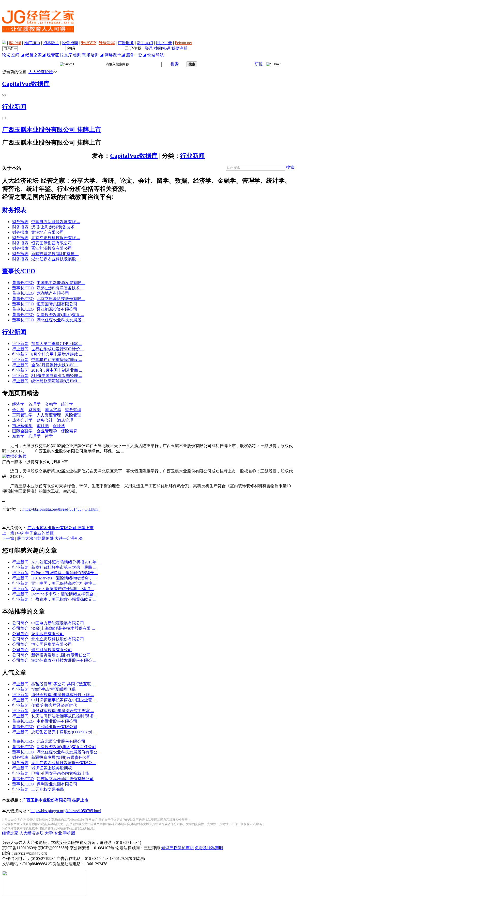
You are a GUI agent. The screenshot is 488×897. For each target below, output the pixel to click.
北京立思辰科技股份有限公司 (57, 639)
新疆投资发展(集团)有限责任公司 (61, 655)
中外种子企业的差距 (35, 533)
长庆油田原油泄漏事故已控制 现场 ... (64, 716)
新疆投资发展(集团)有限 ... (55, 253)
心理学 (34, 436)
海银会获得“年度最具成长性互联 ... (62, 695)
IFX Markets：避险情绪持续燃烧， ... (64, 578)
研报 (259, 64)
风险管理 (73, 415)
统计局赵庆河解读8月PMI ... (56, 381)
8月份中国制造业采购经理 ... (56, 375)
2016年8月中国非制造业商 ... (56, 370)
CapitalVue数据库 (134, 155)
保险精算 (69, 431)
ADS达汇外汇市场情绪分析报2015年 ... (66, 562)
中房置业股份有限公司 (57, 721)
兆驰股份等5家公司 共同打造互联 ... (63, 684)
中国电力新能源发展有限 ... (55, 221)
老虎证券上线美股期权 (51, 768)
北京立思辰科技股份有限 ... (55, 237)
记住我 (135, 48)
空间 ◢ (18, 55)
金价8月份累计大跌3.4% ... (54, 365)
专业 (58, 833)
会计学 (18, 409)
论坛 (6, 55)
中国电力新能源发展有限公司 (57, 623)
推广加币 (32, 43)
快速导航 (155, 55)
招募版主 (51, 43)
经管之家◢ (35, 55)
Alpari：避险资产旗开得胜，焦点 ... (62, 589)
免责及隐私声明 (209, 848)
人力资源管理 (49, 415)
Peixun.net (183, 43)
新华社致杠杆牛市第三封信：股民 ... (63, 567)
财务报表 (14, 210)
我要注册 (179, 48)
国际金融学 (22, 431)
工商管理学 (22, 415)
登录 (149, 48)
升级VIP (88, 43)
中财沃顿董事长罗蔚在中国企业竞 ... (63, 700)
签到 (77, 55)
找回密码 (162, 48)
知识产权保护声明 (177, 848)
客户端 (15, 43)
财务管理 (73, 409)
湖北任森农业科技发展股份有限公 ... (63, 660)
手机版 (69, 833)
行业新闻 (192, 155)
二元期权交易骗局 (47, 789)
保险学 (59, 425)
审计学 (43, 425)
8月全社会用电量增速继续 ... (56, 354)
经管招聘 (70, 43)
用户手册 (164, 43)
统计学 (67, 404)
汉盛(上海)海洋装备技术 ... (55, 227)
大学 (49, 833)
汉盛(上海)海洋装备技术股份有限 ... (63, 628)
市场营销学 (22, 425)
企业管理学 (47, 431)
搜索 (175, 64)
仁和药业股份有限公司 (57, 727)
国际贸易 (53, 409)
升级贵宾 (107, 43)
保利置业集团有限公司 (57, 784)
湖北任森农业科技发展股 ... (55, 259)
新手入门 (145, 43)
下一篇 (8, 538)
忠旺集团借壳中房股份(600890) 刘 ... (63, 732)
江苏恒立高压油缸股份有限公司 (65, 779)
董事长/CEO (18, 271)
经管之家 (10, 833)
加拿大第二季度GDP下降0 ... (56, 343)
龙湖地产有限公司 (47, 232)
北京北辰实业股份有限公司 (61, 741)
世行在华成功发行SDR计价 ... (57, 349)
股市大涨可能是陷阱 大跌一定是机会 (50, 538)
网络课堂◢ (115, 55)
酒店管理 (65, 420)
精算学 (18, 436)
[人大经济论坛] (38, 39)
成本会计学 (22, 420)
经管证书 (55, 55)
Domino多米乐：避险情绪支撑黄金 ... (64, 594)
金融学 (51, 404)
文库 (68, 55)
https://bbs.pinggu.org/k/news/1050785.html (65, 811)
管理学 (34, 404)
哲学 (49, 436)
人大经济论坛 (40, 72)
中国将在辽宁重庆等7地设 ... (56, 359)
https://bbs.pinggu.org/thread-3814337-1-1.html (60, 509)
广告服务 (126, 43)
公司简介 (20, 623)
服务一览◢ (136, 55)
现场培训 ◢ (93, 55)
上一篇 (8, 533)
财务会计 (45, 420)
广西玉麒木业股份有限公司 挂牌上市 (60, 528)
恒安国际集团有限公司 (51, 243)
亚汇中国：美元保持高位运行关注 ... (63, 583)
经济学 (18, 404)
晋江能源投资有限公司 (51, 248)
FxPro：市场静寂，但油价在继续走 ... (64, 573)
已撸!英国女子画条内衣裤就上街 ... (62, 773)
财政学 (34, 409)
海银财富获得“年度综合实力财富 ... (62, 711)
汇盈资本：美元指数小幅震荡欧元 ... (63, 599)
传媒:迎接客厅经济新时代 (54, 705)
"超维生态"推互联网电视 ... (55, 689)
